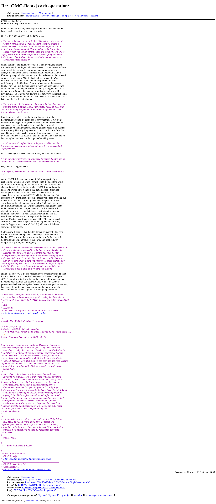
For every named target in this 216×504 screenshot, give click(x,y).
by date (42, 495)
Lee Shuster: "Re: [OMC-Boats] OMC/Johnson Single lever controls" (57, 482)
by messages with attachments (99, 495)
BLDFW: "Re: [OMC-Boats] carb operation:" (39, 485)
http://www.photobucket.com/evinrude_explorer (25, 313)
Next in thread (81, 15)
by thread (53, 495)
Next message (32, 15)
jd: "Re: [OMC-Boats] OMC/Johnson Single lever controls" (49, 479)
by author (78, 495)
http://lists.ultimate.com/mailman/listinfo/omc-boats (27, 459)
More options (45, 13)
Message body (29, 13)
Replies (94, 15)
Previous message (50, 15)
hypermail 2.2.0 (32, 500)
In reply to (67, 15)
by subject (65, 495)
